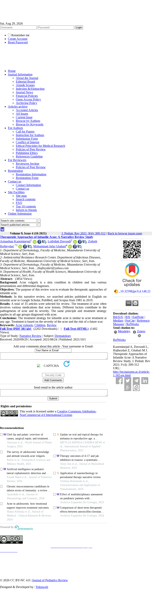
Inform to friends (26, 210)
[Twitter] (127, 380)
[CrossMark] (132, 288)
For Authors (15, 128)
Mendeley (124, 331)
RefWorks (132, 324)
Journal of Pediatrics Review (50, 580)
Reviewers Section (27, 163)
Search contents (25, 199)
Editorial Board (25, 81)
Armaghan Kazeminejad (15, 241)
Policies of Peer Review (31, 149)
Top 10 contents (26, 206)
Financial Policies (27, 96)
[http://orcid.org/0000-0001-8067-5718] (70, 247)
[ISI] (2, 230)
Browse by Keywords (29, 124)
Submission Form (27, 138)
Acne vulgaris (24, 325)
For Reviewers (17, 160)
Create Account (17, 38)
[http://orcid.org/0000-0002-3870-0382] (35, 242)
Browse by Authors (28, 120)
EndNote (138, 317)
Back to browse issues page (125, 233)
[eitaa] (136, 387)
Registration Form (27, 178)
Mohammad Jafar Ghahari (49, 246)
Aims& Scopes (25, 85)
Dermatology (63, 336)
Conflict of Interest (27, 142)
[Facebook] (119, 380)
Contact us (14, 181)
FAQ (19, 203)
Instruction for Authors (30, 135)
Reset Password (18, 42)
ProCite (130, 320)
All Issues (22, 113)
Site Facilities (16, 192)
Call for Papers (25, 131)
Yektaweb (42, 587)
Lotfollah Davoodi (59, 241)
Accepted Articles (27, 110)
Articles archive (18, 106)
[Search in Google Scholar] (39, 242)
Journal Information (20, 74)
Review (52, 325)
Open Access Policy (28, 99)
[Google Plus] (127, 387)
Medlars (118, 320)
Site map (21, 195)
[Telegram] (136, 380)
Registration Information (31, 174)
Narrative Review (30, 336)
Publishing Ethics (27, 153)
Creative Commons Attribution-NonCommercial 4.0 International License (58, 413)
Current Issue (24, 117)
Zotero (141, 331)
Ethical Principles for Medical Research (40, 145)
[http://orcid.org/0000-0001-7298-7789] (75, 242)
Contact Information (28, 185)
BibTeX (118, 317)
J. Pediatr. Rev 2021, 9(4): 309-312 (83, 233)
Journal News (24, 92)
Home (12, 71)
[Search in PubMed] (44, 242)
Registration (15, 170)
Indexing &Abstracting (30, 88)
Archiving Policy (26, 103)
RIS (127, 317)
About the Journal (27, 78)
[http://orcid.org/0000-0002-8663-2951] (20, 247)
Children (39, 325)
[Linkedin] (144, 380)
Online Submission (20, 213)
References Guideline (29, 156)
